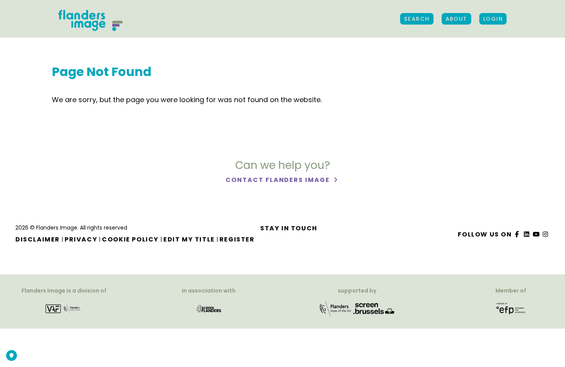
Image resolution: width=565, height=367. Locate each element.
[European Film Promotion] (511, 308)
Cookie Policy (130, 239)
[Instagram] (546, 234)
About (456, 19)
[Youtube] (536, 234)
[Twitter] (527, 234)
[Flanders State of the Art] (335, 308)
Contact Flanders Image (278, 179)
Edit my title (189, 239)
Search (417, 19)
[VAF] (64, 308)
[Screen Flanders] (209, 308)
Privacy (81, 239)
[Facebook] (517, 234)
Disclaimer (37, 239)
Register (237, 239)
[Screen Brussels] (374, 308)
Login (493, 19)
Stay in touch (288, 228)
